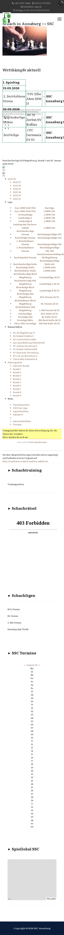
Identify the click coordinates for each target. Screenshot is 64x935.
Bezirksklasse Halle (25, 270)
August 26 (32, 664)
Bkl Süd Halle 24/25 (49, 323)
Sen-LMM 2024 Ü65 (25, 207)
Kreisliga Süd (25, 316)
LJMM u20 (49, 227)
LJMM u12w (49, 267)
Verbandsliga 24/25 (49, 277)
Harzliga (49, 207)
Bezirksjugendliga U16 (49, 244)
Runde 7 (17, 388)
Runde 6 (17, 385)
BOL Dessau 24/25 (49, 297)
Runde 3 (17, 375)
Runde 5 (17, 382)
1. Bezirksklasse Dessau (25, 242)
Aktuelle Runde (21, 365)
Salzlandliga (25, 313)
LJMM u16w (49, 270)
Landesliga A (25, 217)
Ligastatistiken (21, 411)
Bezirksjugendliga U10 (49, 234)
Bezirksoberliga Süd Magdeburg (25, 282)
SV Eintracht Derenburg (26, 352)
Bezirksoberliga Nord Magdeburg (25, 275)
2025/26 (17, 185)
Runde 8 (17, 392)
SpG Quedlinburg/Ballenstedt (29, 342)
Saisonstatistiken (22, 421)
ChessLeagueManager (37, 442)
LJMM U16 (49, 221)
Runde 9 (17, 395)
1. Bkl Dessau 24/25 (49, 310)
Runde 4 (17, 378)
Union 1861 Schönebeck (25, 359)
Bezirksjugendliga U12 (49, 237)
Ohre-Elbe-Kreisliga (25, 323)
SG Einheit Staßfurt (23, 335)
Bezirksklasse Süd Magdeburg (25, 308)
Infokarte (18, 414)
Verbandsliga (25, 214)
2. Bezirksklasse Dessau (25, 249)
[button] (27, 118)
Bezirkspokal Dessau (25, 257)
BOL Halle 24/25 (49, 313)
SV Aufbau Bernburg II (25, 345)
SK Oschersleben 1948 (24, 339)
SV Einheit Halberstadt (25, 349)
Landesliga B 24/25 (49, 290)
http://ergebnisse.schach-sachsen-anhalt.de (25, 461)
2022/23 (17, 195)
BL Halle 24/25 (49, 316)
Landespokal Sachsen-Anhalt (25, 226)
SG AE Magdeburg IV (24, 332)
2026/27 (17, 182)
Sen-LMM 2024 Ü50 (25, 211)
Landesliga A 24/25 (49, 283)
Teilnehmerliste (21, 404)
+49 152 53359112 (42, 3)
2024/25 (17, 188)
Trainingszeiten (16, 484)
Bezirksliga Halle (25, 267)
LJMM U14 (49, 217)
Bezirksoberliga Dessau (25, 232)
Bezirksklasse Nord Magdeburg (25, 302)
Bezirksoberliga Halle (25, 264)
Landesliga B (25, 221)
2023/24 (12, 178)
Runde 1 (17, 369)
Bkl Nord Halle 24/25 (49, 320)
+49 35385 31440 (23, 3)
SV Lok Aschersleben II (25, 355)
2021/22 (17, 198)
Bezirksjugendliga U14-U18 (49, 249)
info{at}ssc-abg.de (32, 6)
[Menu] (59, 19)
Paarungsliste (15, 362)
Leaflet (52, 898)
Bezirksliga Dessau (25, 237)
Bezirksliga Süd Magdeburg (25, 295)
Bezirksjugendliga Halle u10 (49, 262)
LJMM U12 (49, 214)
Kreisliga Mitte (25, 320)
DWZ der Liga (20, 407)
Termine (17, 424)
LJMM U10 (49, 211)
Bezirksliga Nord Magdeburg (25, 289)
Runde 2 (17, 372)
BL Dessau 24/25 (49, 303)
